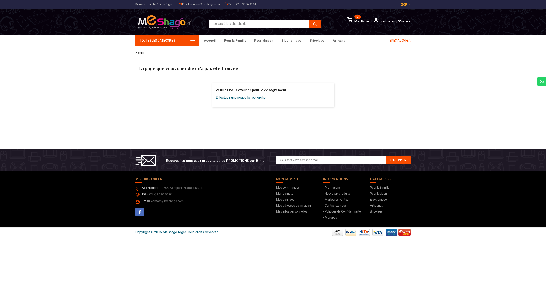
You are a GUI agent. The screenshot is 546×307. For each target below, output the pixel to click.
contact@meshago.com (205, 4)
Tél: (230, 4)
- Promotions (332, 187)
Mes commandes (288, 187)
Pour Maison (263, 40)
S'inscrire (404, 21)
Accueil (210, 40)
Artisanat (339, 40)
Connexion (388, 21)
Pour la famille (379, 187)
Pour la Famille (235, 40)
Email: (185, 4)
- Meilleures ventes (336, 199)
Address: (148, 188)
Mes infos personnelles (291, 211)
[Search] (315, 24)
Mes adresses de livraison (293, 205)
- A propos (330, 217)
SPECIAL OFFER (400, 40)
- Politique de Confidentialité (342, 211)
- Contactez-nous (335, 205)
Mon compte (284, 193)
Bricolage (317, 40)
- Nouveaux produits (336, 193)
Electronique (291, 40)
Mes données (285, 199)
